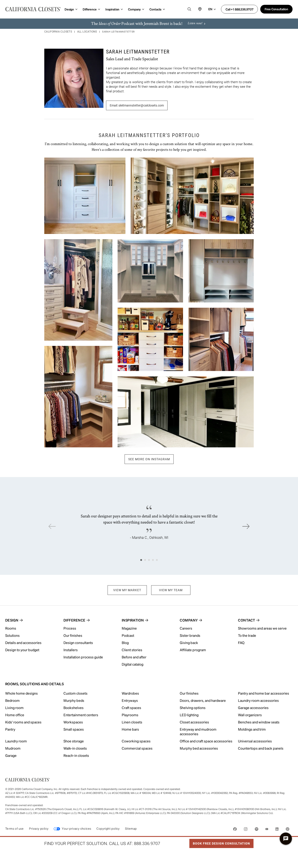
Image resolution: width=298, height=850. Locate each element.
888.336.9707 (147, 843)
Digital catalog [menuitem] (132, 664)
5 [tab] (157, 560)
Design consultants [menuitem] (78, 642)
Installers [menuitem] (70, 649)
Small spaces (73, 729)
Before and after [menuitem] (134, 657)
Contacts (155, 9)
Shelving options (193, 707)
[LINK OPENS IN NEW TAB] (235, 829)
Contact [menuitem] (246, 620)
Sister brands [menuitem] (190, 635)
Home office (14, 715)
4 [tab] (153, 560)
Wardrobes (130, 693)
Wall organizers (250, 715)
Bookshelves (73, 707)
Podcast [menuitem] (128, 635)
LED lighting (189, 715)
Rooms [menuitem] (10, 628)
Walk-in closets (75, 748)
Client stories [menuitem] (132, 649)
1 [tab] (141, 560)
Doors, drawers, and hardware (203, 700)
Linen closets (132, 722)
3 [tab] (149, 560)
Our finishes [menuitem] (72, 635)
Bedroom (12, 700)
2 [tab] (145, 560)
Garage (11, 755)
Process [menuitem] (69, 628)
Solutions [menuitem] (12, 635)
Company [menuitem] (189, 620)
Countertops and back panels (260, 748)
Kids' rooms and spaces (23, 722)
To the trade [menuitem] (247, 635)
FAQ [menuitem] (241, 642)
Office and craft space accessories (206, 741)
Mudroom (13, 748)
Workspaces (73, 722)
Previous (52, 526)
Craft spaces (131, 707)
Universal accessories (255, 741)
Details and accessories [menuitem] (23, 642)
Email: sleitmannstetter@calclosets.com (137, 105)
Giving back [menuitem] (189, 642)
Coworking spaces (136, 741)
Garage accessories (253, 707)
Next (245, 526)
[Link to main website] (33, 9)
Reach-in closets (76, 755)
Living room (14, 707)
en (210, 9)
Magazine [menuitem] (129, 628)
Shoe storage (73, 741)
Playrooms (130, 715)
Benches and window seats (258, 722)
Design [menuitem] (12, 620)
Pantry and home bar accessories (263, 693)
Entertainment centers (80, 715)
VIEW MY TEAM (171, 590)
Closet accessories (194, 722)
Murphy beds (73, 700)
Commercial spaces (137, 748)
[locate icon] (200, 9)
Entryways (130, 700)
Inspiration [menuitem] (133, 620)
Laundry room (16, 741)
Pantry (10, 729)
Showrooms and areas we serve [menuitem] (262, 628)
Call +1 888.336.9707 (239, 9)
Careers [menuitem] (186, 628)
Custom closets (75, 693)
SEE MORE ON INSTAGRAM (149, 459)
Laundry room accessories (258, 700)
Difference (90, 9)
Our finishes (189, 693)
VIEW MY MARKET (127, 590)
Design (69, 9)
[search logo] (189, 9)
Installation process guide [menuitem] (83, 657)
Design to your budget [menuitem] (22, 649)
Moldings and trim (252, 729)
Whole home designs (21, 693)
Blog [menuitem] (125, 642)
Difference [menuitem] (74, 620)
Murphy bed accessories (199, 748)
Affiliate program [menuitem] (193, 649)
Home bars (130, 729)
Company (134, 9)
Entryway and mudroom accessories (198, 731)
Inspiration (112, 9)
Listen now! (195, 23)
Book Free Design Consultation (219, 842)
